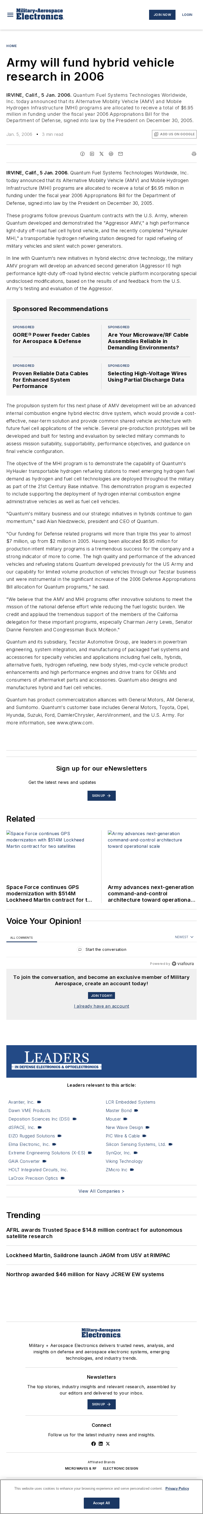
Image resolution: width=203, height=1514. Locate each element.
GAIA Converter (24, 1161)
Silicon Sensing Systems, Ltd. (136, 1144)
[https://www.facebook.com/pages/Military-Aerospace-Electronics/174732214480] (93, 1443)
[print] (194, 153)
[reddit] (111, 153)
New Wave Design (124, 1127)
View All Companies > (101, 1191)
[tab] (21, 937)
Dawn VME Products (29, 1110)
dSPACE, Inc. (21, 1127)
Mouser (113, 1119)
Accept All (101, 1503)
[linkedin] (92, 153)
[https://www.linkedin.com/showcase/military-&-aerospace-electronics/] (100, 1443)
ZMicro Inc (116, 1169)
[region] (101, 951)
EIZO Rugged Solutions (31, 1135)
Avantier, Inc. (21, 1102)
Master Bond (119, 1110)
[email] (120, 153)
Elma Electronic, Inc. (29, 1144)
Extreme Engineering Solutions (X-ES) (46, 1152)
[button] (10, 15)
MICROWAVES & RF (81, 1468)
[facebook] (82, 153)
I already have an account (101, 1006)
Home (11, 46)
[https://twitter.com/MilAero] (107, 1443)
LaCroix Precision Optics (33, 1178)
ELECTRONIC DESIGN (120, 1468)
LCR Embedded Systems (130, 1102)
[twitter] (101, 153)
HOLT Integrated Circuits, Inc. (38, 1169)
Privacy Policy (177, 1488)
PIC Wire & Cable (123, 1135)
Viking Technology (124, 1161)
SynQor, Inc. (118, 1152)
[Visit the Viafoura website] (183, 963)
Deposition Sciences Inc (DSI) (39, 1119)
